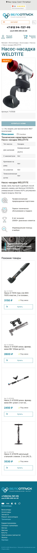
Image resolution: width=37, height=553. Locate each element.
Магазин (4, 43)
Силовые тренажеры (9, 525)
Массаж (4, 530)
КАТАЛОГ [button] (14, 22)
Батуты (4, 533)
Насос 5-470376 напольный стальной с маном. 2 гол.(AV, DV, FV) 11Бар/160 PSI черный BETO (18, 456)
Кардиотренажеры (8, 523)
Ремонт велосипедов (9, 517)
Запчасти (5, 514)
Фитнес (4, 528)
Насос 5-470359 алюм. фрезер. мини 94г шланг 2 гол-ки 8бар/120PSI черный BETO (17, 402)
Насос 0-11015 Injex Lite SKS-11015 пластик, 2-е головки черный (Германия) (16, 295)
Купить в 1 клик (18, 123)
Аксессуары (24, 43)
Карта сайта (5, 549)
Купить (20, 307)
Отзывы (21, 134)
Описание (7, 134)
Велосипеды (13, 43)
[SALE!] (18, 84)
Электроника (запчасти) (11, 535)
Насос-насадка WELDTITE (12, 45)
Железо (4, 537)
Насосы (32, 43)
